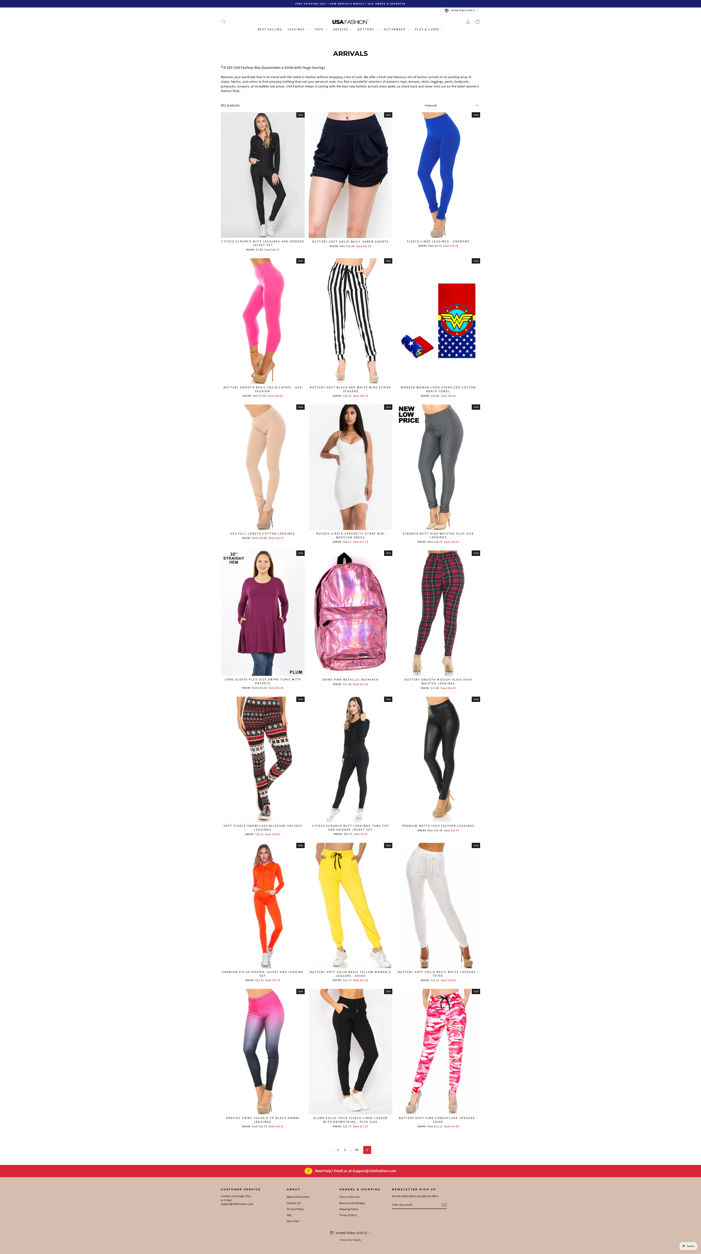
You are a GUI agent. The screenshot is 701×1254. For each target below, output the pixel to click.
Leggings (297, 29)
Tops (319, 29)
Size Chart (293, 1221)
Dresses (341, 29)
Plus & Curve (427, 29)
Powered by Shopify (350, 1240)
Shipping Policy (349, 1209)
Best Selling (270, 29)
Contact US (294, 1203)
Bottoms (367, 29)
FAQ (289, 1215)
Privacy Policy (295, 1209)
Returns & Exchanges (352, 1203)
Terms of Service (349, 1197)
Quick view (262, 233)
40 (357, 1150)
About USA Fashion (298, 1197)
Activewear (395, 29)
